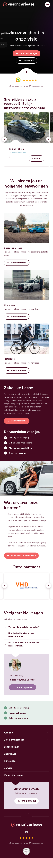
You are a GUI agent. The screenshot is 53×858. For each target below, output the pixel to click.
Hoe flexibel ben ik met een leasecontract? (21, 635)
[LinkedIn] (26, 832)
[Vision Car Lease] (18, 4)
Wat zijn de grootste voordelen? (23, 627)
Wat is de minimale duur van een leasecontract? (23, 644)
